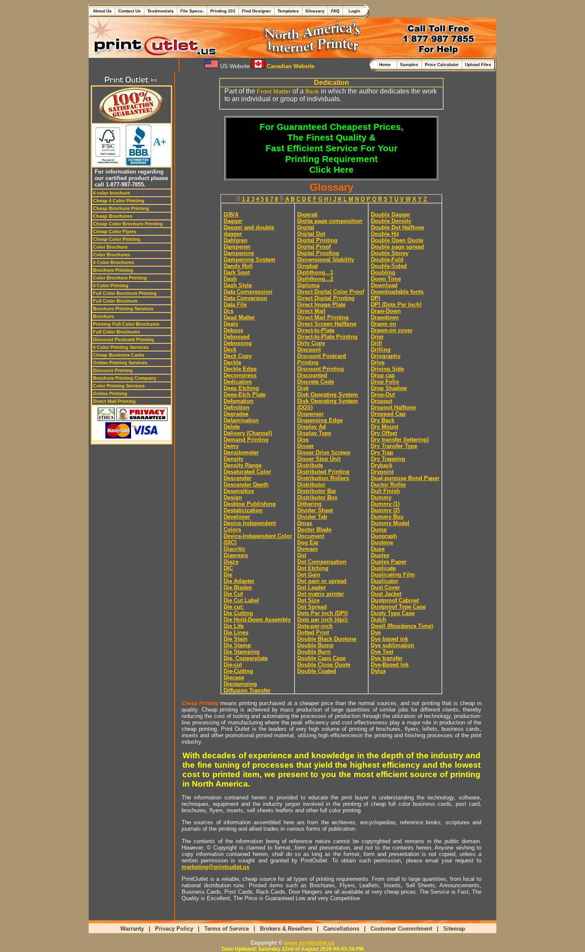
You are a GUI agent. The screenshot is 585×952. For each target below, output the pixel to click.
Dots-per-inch (315, 626)
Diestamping (240, 684)
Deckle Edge (240, 369)
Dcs (228, 311)
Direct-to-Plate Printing (327, 336)
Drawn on (383, 324)
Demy (231, 446)
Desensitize (239, 491)
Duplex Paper (388, 562)
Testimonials (160, 11)
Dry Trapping (388, 459)
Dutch (378, 619)
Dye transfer (387, 658)
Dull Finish (385, 491)
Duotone (382, 542)
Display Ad (311, 426)
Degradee (236, 414)
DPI (375, 298)
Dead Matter (239, 317)
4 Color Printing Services (121, 347)
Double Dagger (390, 214)
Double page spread (397, 246)
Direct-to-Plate (315, 330)
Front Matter (274, 91)
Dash (230, 279)
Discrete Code (315, 381)
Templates (288, 11)
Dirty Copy (311, 343)
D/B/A (231, 214)
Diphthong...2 (315, 279)
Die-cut (233, 664)
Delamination (241, 420)
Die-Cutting (238, 671)
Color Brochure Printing (120, 277)
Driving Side (387, 369)
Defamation (239, 401)
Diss (303, 439)
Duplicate (383, 568)
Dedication (238, 381)
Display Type (314, 433)
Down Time (386, 279)
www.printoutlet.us (309, 943)
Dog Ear (308, 542)
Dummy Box (387, 517)
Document (310, 536)
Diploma (308, 285)
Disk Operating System (327, 394)
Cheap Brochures (112, 216)
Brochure (103, 316)
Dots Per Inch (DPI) (322, 613)
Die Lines (236, 632)
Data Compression (248, 291)
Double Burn (314, 652)
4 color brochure (111, 192)
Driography (385, 356)
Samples (409, 64)
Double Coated (316, 671)
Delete (232, 426)
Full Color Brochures (116, 331)
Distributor (311, 484)
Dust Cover (385, 587)
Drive (378, 362)
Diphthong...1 (315, 272)
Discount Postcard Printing (123, 339)
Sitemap (454, 928)
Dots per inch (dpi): (322, 619)
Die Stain (236, 639)
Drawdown (385, 317)
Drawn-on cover (391, 330)
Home (386, 64)
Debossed (237, 336)
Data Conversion (245, 298)
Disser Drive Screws (323, 452)
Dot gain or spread (321, 581)
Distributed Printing (323, 471)
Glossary (315, 11)
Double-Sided (389, 266)
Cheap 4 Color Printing (118, 200)
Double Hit (385, 234)
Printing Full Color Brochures (126, 324)
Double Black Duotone (326, 639)
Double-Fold (387, 259)
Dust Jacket (386, 594)
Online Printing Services (120, 362)
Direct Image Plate (321, 304)
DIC (228, 568)
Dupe (378, 549)
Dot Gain (308, 574)
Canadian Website (289, 66)
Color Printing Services (119, 385)
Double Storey (390, 253)
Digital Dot (311, 234)
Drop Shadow (389, 388)
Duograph (384, 536)
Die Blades (238, 587)
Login (353, 11)
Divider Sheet (315, 510)
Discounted (312, 375)
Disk (303, 388)
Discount (309, 349)
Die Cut (233, 594)
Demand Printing (246, 439)
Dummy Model (390, 523)
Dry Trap (382, 452)
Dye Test (382, 652)
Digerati (307, 214)
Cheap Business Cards (118, 354)
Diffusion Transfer (247, 690)
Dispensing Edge (320, 420)
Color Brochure (110, 246)
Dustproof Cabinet (395, 600)
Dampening (239, 253)
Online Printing (110, 393)
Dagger (233, 221)
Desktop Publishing (250, 504)
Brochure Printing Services (123, 308)
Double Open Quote (397, 240)
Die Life (234, 626)
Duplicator (384, 581)
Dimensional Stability (325, 259)
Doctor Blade (314, 529)
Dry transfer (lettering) (400, 439)
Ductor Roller (388, 484)
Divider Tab (312, 517)
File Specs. (192, 11)
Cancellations (341, 928)
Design (233, 497)
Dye (376, 632)
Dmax (304, 523)
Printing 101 (223, 11)
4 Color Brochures (113, 262)
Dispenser (310, 414)
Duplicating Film (393, 574)
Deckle (232, 362)
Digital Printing (317, 240)
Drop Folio (385, 381)
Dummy (381, 497)
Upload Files (478, 64)
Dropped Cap (388, 414)
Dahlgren (236, 240)
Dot (301, 555)
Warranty (132, 928)
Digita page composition (329, 221)
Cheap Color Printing (116, 239)
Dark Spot (237, 272)
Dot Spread (312, 607)
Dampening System (249, 259)
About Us (102, 11)
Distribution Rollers (323, 478)
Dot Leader (311, 587)
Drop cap (383, 375)
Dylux (378, 671)
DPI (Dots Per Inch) (396, 304)
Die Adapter (239, 581)
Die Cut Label (241, 600)
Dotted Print (313, 632)
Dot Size (308, 600)
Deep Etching (241, 388)
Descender (237, 478)
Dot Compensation (321, 562)
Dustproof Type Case (398, 607)
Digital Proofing (318, 253)
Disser (305, 446)
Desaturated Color (247, 471)
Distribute (310, 465)
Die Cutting (238, 613)
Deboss (233, 330)
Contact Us (129, 11)
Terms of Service (226, 928)
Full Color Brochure (115, 300)
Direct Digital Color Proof (330, 291)
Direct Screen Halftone (326, 324)
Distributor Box (317, 497)
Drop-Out (383, 394)
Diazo (231, 562)
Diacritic (234, 549)
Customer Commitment (401, 928)
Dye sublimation (392, 645)
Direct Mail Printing (114, 401)
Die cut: (234, 607)
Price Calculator (442, 64)
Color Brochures (111, 254)
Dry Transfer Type (394, 446)
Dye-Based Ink (390, 664)
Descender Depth (246, 484)
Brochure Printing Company (124, 378)
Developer (237, 517)
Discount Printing (113, 370)
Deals (231, 324)
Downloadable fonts (397, 291)
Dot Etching (312, 568)
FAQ (335, 11)
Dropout (381, 401)
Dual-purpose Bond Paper (405, 478)
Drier (377, 336)
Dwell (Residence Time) (402, 626)
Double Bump (315, 645)
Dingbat (307, 266)
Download (384, 285)
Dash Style (238, 285)
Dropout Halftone (393, 407)
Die (228, 574)
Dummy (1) (385, 504)
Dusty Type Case (393, 613)
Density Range (243, 465)
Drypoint (382, 471)
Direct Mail (311, 311)
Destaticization (243, 510)
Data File (235, 304)
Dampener (237, 246)
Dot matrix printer (320, 594)
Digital (305, 227)
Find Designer (256, 11)
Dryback (381, 465)
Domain (307, 549)
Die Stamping (242, 652)
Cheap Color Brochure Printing (128, 223)
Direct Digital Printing (326, 298)
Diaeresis (236, 555)
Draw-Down (386, 311)
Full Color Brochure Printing (125, 293)
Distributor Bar (316, 491)
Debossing (238, 343)
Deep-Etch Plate (245, 394)
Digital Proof (314, 246)
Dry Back (382, 420)
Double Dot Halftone (397, 227)
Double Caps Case (321, 658)
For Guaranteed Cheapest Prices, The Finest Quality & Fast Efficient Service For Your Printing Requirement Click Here (331, 148)
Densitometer (241, 452)
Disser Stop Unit (318, 459)
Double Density (391, 221)
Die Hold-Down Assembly (257, 619)
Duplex (380, 555)
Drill (376, 343)
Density (233, 459)
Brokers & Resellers (286, 928)
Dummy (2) (385, 510)
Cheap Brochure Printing (121, 208)
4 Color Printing (110, 285)
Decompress (240, 375)
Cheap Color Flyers (114, 231)
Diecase (234, 677)
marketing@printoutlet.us (215, 867)
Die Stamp (237, 645)
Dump (379, 529)
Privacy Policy (174, 928)
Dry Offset (384, 433)
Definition (236, 407)
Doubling (383, 272)
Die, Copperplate (246, 658)
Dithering (309, 504)
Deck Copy (238, 356)
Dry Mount (384, 426)
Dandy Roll (238, 266)
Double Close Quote (323, 664)
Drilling (381, 349)
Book (312, 91)
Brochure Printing (113, 270)
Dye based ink (389, 639)
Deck (230, 349)
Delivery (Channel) (248, 433)
